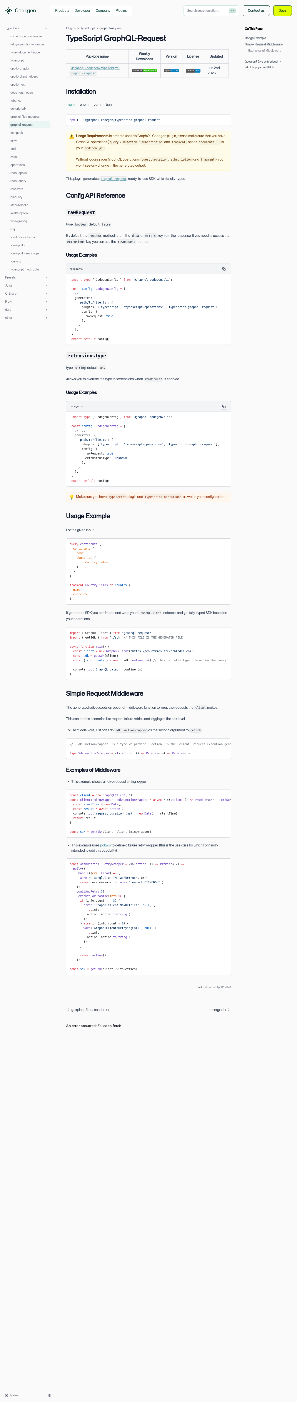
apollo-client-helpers (24, 76)
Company (103, 10)
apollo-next (17, 84)
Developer (82, 10)
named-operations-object (27, 36)
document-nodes (21, 92)
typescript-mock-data (24, 269)
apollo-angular (20, 68)
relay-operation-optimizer (27, 44)
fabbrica (16, 100)
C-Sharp (11, 293)
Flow (8, 301)
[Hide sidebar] (49, 1395)
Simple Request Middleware (264, 44)
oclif (13, 149)
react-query (18, 181)
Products (62, 10)
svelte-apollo (19, 213)
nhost (14, 157)
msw (13, 141)
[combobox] (211, 10)
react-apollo (18, 173)
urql (12, 229)
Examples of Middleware (264, 50)
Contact (256, 10)
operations (17, 165)
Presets (10, 277)
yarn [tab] (97, 105)
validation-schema (22, 237)
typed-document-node (25, 52)
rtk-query (16, 197)
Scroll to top (252, 73)
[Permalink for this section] (99, 91)
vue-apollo (17, 245)
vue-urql (15, 261)
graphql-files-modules (25, 116)
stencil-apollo (19, 205)
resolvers (16, 189)
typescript (17, 60)
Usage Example (255, 38)
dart (8, 309)
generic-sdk (18, 108)
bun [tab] (109, 105)
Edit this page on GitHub (259, 67)
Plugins (121, 10)
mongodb (16, 132)
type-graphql (19, 221)
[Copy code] (224, 119)
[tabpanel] (148, 120)
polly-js (105, 845)
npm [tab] (71, 105)
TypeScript (12, 28)
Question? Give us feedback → (263, 61)
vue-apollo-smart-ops (24, 253)
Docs (283, 10)
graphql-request (21, 124)
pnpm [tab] (84, 105)
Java (8, 285)
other (8, 317)
